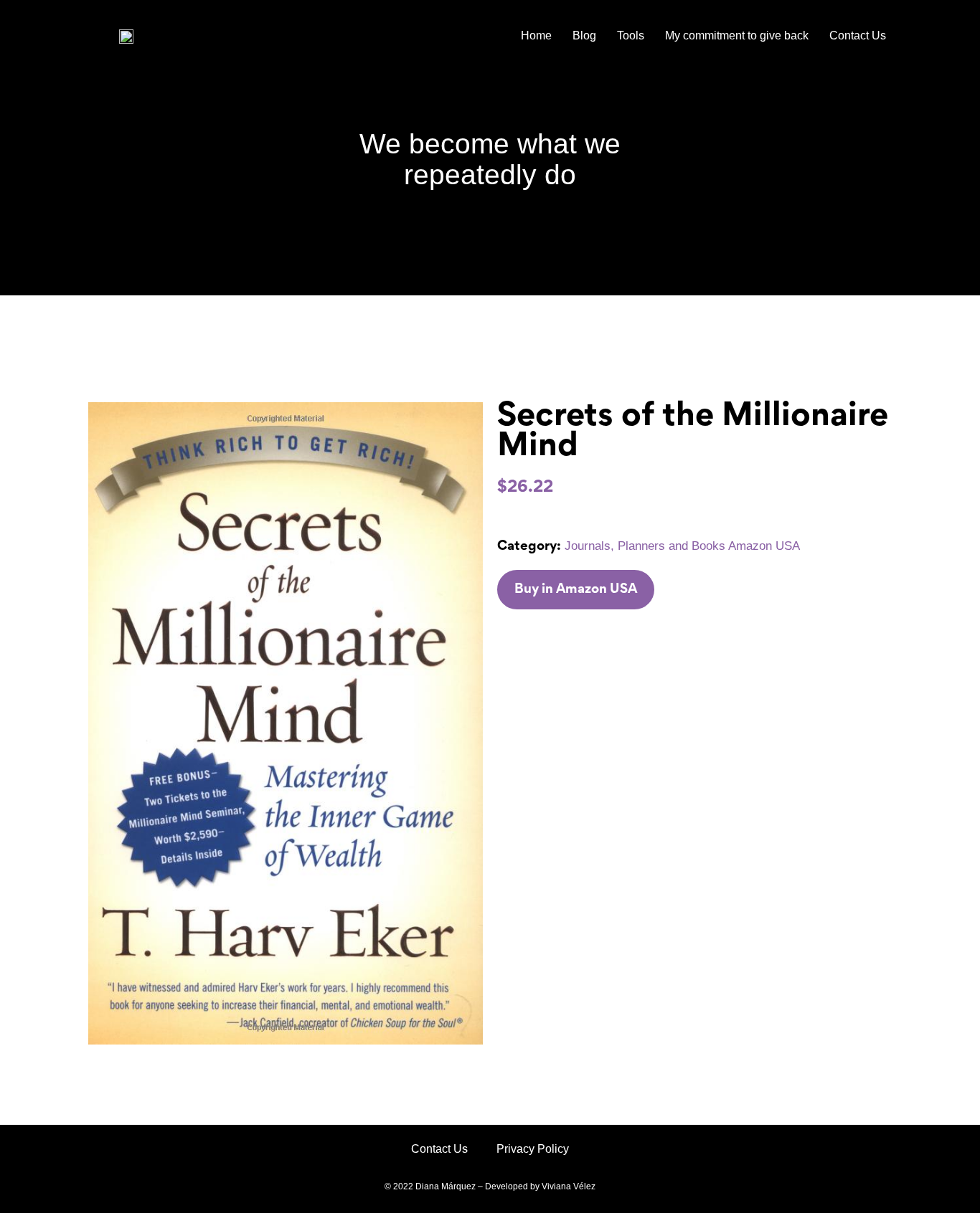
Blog (584, 35)
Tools (630, 35)
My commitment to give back (737, 35)
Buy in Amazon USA (575, 590)
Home (536, 35)
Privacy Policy (532, 1149)
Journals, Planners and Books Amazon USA (682, 546)
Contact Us (857, 35)
